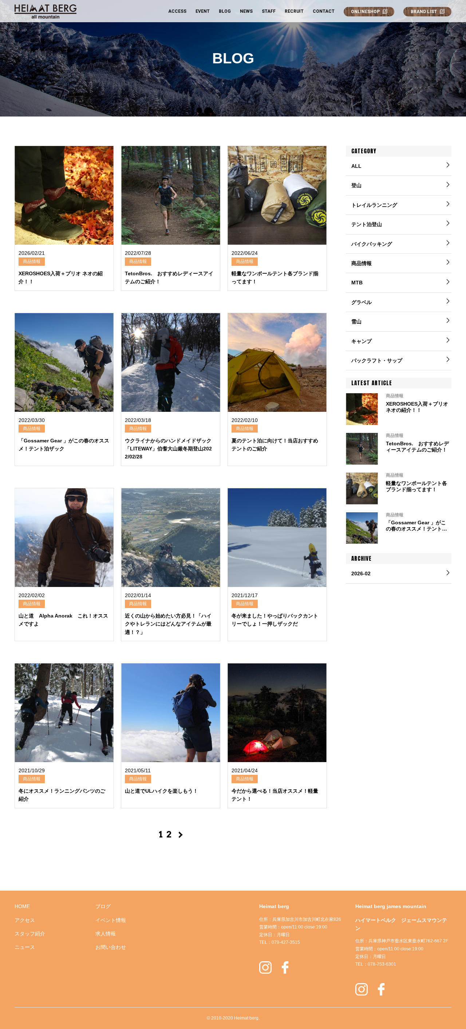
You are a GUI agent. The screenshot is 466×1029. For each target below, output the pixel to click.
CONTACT (324, 11)
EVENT (203, 11)
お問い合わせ (110, 947)
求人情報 (105, 934)
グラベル (361, 302)
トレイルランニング (374, 205)
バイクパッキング (371, 244)
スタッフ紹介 (30, 934)
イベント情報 (110, 920)
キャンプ (361, 341)
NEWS (246, 11)
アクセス (25, 920)
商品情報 (361, 263)
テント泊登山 (366, 224)
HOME (22, 906)
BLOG (225, 11)
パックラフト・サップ (376, 360)
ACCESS (177, 11)
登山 (356, 185)
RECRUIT (294, 11)
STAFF (269, 11)
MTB (357, 282)
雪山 (356, 321)
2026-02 (361, 573)
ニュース (25, 947)
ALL (356, 166)
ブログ (103, 906)
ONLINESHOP (365, 11)
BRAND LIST (424, 11)
